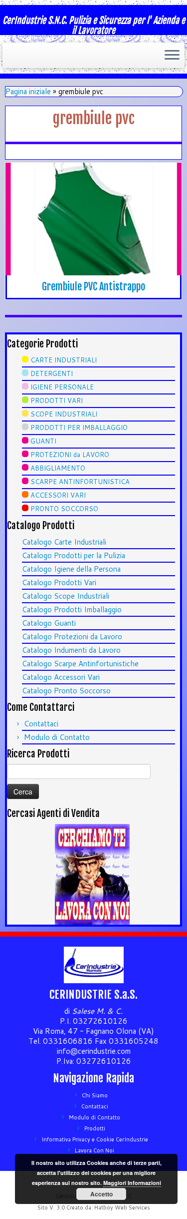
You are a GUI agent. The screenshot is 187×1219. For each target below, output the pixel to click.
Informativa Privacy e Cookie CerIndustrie (94, 1139)
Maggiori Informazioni (132, 1182)
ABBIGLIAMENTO (57, 468)
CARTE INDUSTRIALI (63, 359)
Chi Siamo (95, 1095)
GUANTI (43, 441)
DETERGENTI (51, 373)
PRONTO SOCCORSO (64, 508)
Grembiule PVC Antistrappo (93, 286)
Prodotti (94, 1128)
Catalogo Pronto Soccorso (66, 690)
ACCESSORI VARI (58, 495)
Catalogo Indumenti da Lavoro (71, 650)
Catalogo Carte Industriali (64, 542)
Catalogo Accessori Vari (61, 677)
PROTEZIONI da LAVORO (69, 454)
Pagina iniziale (28, 91)
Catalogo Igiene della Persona (71, 569)
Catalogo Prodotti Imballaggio (72, 609)
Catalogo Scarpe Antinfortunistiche (80, 663)
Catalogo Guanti (49, 623)
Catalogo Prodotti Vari (59, 582)
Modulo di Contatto (57, 737)
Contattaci (41, 723)
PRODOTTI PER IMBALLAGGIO (79, 427)
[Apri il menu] (172, 55)
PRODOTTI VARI (56, 400)
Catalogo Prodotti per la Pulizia (73, 555)
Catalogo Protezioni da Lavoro (72, 636)
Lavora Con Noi (94, 1150)
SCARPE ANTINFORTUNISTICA (80, 481)
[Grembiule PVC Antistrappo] (93, 219)
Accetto (101, 1193)
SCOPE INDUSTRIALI (63, 414)
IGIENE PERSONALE (62, 386)
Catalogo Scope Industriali (65, 596)
